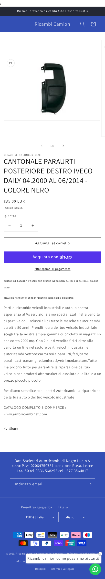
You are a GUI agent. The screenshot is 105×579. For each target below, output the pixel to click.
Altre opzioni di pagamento (53, 269)
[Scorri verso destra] (63, 145)
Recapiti (40, 568)
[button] (9, 24)
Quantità (10, 216)
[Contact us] (95, 569)
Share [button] (13, 428)
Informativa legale (62, 568)
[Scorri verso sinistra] (41, 145)
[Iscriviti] (89, 484)
